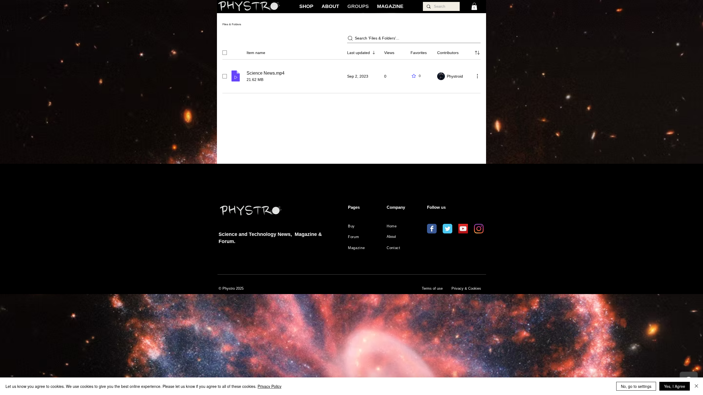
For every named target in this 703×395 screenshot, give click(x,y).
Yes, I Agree (674, 386)
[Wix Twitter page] (447, 228)
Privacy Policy (269, 386)
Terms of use (432, 288)
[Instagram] (479, 228)
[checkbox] (224, 52)
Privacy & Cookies (466, 288)
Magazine (356, 248)
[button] (474, 6)
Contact (393, 248)
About (391, 237)
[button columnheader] (477, 52)
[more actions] (477, 76)
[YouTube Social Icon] (463, 228)
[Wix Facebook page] (432, 228)
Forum (353, 237)
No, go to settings (636, 386)
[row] (351, 51)
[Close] (696, 386)
